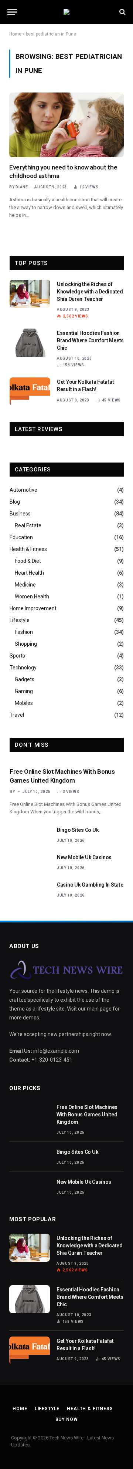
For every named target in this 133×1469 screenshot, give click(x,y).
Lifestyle (20, 620)
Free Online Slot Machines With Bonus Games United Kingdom (87, 1114)
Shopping (26, 644)
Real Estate (28, 525)
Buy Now (66, 1419)
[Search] (122, 12)
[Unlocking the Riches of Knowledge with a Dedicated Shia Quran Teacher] (30, 294)
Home (15, 34)
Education (21, 537)
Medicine (25, 585)
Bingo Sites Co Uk (78, 830)
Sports (17, 656)
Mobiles (24, 703)
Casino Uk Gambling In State (90, 885)
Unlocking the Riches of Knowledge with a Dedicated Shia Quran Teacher (90, 291)
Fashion (24, 632)
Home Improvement (33, 608)
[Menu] (12, 12)
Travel (17, 715)
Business (20, 514)
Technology (23, 667)
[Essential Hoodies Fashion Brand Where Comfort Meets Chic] (30, 343)
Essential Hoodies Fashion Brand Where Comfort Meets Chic (90, 340)
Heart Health (29, 573)
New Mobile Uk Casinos (84, 857)
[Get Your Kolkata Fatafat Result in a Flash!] (30, 391)
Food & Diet (28, 561)
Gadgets (24, 679)
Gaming (24, 691)
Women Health (32, 596)
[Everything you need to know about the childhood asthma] (66, 125)
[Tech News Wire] (66, 12)
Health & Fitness (28, 549)
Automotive (23, 490)
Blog (15, 502)
